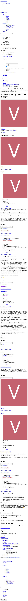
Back (7, 568)
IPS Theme (5, 548)
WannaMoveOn (5, 235)
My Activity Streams (10, 25)
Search (7, 29)
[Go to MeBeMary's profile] (3, 284)
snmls (2, 352)
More (7, 21)
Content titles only (8, 54)
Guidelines (8, 20)
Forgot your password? (10, 72)
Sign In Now (3, 535)
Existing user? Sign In (8, 56)
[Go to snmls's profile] (2, 344)
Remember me (9, 68)
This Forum (7, 39)
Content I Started (9, 27)
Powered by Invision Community (13, 557)
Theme (4, 549)
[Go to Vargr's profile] (14, 126)
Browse (4, 14)
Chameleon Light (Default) (11, 552)
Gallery (7, 18)
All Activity (8, 24)
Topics (6, 38)
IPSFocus (11, 548)
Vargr (3, 129)
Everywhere (7, 37)
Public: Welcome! (12, 130)
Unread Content (9, 26)
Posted (6, 169)
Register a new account (5, 528)
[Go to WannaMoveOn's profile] (4, 228)
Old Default (8, 550)
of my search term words (11, 47)
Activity (4, 23)
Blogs (7, 17)
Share (7, 206)
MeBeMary (4, 291)
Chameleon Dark (9, 553)
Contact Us (5, 554)
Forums (7, 16)
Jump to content (4, 1)
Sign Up (5, 75)
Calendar (7, 19)
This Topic (7, 41)
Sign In (7, 70)
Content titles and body (9, 52)
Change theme (4, 599)
